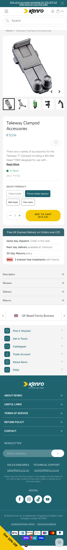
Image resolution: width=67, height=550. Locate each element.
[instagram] (29, 502)
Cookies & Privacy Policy (23, 523)
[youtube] (47, 502)
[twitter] (38, 502)
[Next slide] (59, 91)
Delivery (7, 291)
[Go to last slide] (51, 91)
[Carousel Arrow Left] (3, 316)
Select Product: (16, 186)
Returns (7, 300)
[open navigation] (6, 11)
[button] (9, 104)
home (9, 30)
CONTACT (10, 430)
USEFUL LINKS (13, 404)
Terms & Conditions (46, 523)
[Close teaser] (26, 545)
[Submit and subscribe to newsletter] (57, 453)
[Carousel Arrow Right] (64, 316)
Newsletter (12, 443)
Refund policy (14, 422)
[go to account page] (52, 11)
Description (9, 274)
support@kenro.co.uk (46, 470)
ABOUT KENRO (13, 395)
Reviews (7, 283)
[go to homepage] (33, 385)
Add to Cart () (43, 215)
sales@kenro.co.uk (18, 470)
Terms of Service (16, 413)
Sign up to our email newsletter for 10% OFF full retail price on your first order (33, 3)
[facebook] (20, 502)
